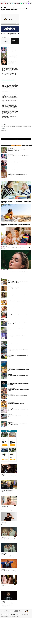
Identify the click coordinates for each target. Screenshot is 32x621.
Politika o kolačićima (26, 614)
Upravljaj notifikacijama (5, 616)
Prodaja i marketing (7, 614)
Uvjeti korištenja (13, 614)
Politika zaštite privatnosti (19, 614)
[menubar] (29, 1)
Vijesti (7, 3)
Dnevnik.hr (3, 3)
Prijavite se (16, 139)
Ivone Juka (11, 73)
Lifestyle (19, 3)
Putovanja (15, 3)
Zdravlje (23, 3)
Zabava (30, 3)
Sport (10, 3)
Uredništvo (2, 614)
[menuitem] (29, 1)
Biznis (26, 3)
